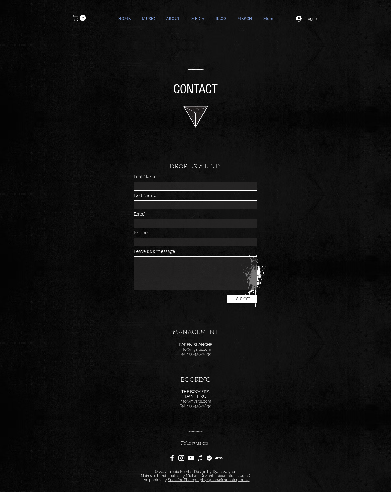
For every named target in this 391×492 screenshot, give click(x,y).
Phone (141, 233)
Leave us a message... (156, 251)
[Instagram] (181, 458)
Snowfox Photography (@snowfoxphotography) (209, 480)
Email (139, 214)
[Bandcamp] (219, 458)
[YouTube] (191, 458)
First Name (145, 177)
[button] (79, 18)
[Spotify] (209, 458)
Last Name (145, 195)
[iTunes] (200, 458)
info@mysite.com (195, 349)
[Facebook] (172, 458)
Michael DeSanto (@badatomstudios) (218, 475)
